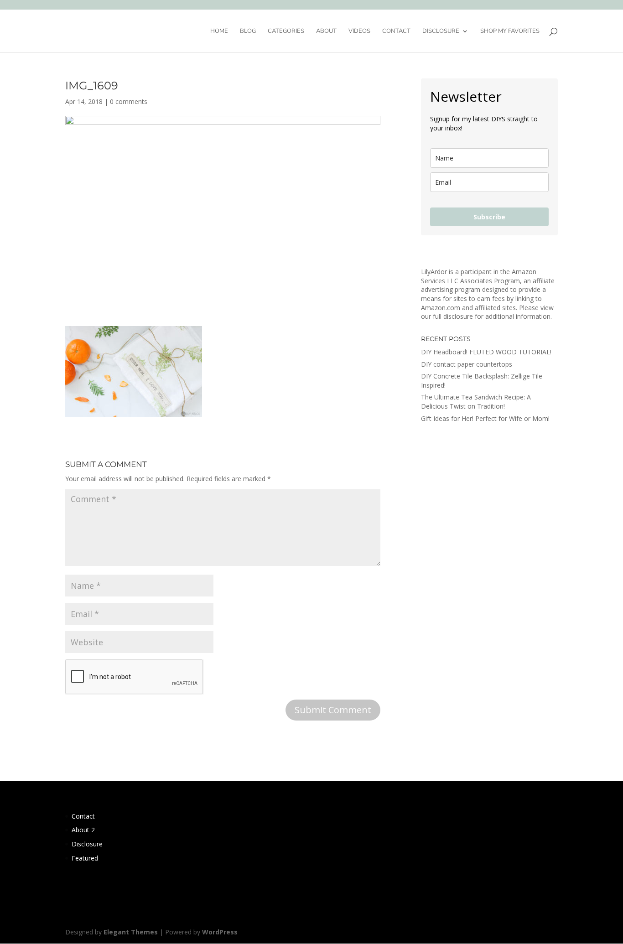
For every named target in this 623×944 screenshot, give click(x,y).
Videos (359, 31)
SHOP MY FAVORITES (510, 31)
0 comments (128, 101)
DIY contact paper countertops (466, 364)
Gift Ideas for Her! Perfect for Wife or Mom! (485, 418)
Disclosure (440, 31)
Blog (248, 31)
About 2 (83, 829)
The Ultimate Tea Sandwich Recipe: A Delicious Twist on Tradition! (476, 401)
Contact (396, 31)
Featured (85, 858)
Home (219, 31)
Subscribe (489, 217)
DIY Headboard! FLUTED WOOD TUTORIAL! (486, 352)
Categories (286, 31)
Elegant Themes (131, 932)
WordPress (220, 932)
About (326, 31)
